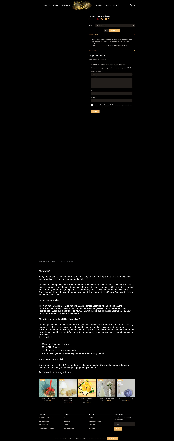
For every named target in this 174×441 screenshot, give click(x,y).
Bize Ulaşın (92, 428)
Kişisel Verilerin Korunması (46, 428)
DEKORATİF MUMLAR (50, 261)
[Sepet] (131, 5)
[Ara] (134, 5)
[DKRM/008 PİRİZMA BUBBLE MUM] (68, 379)
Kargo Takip (92, 424)
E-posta (93, 97)
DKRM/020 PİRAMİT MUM (106, 398)
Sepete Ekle (114, 30)
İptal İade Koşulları (69, 428)
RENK (90, 25)
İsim (92, 90)
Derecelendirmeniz (96, 71)
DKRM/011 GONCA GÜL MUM (87, 399)
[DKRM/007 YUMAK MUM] (126, 379)
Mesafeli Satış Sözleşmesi (46, 417)
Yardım (91, 417)
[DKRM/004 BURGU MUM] (48, 379)
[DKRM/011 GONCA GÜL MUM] (87, 379)
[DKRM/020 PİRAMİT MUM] (106, 379)
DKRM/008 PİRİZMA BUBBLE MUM (67, 399)
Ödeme (66, 424)
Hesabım (66, 417)
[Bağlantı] (82, 5)
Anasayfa (41, 261)
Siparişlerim (67, 421)
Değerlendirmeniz (96, 77)
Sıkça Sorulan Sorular (95, 421)
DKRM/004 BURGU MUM (48, 398)
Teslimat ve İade (43, 424)
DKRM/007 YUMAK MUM (126, 398)
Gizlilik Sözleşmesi (44, 421)
